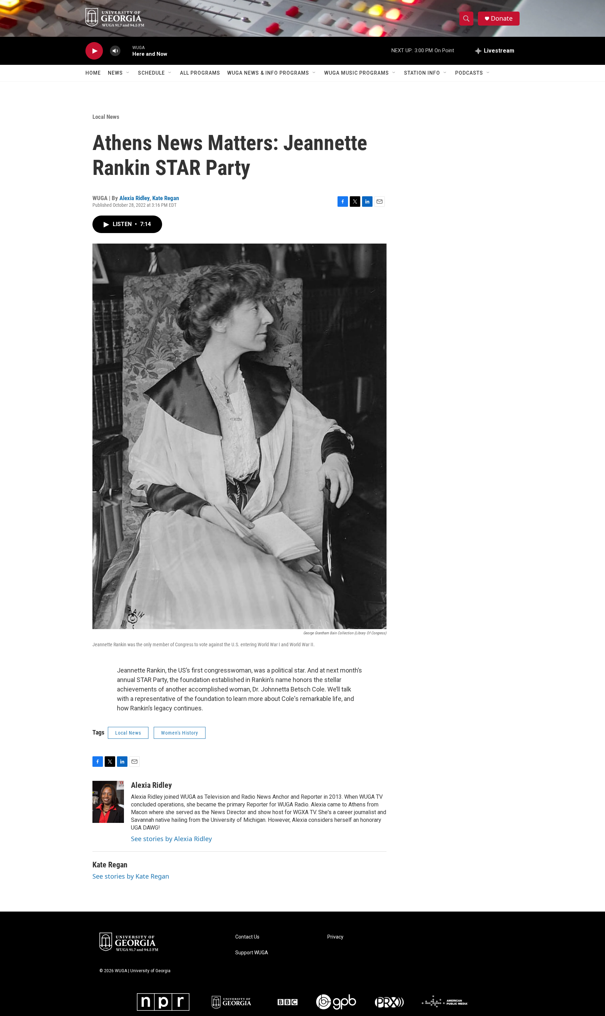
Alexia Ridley (134, 198)
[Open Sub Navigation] (128, 73)
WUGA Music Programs (356, 73)
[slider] (126, 50)
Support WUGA (251, 952)
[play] (94, 51)
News (115, 73)
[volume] (115, 51)
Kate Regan (165, 198)
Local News (105, 116)
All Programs (200, 73)
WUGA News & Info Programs (268, 73)
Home (93, 73)
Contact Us (247, 937)
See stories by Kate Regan (130, 876)
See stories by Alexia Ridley (171, 838)
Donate (502, 18)
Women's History (179, 733)
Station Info (422, 73)
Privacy (335, 937)
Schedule (151, 73)
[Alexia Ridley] (108, 802)
